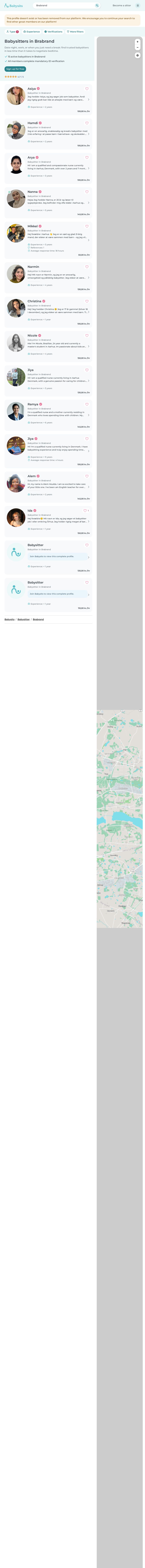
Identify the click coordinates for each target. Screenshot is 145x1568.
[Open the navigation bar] (137, 5)
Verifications (54, 31)
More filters (76, 31)
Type (13, 31)
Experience (33, 31)
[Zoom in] (137, 42)
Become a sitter (122, 5)
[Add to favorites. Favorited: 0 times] (87, 88)
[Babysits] (14, 5)
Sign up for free (15, 69)
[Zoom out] (137, 47)
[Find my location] (137, 55)
